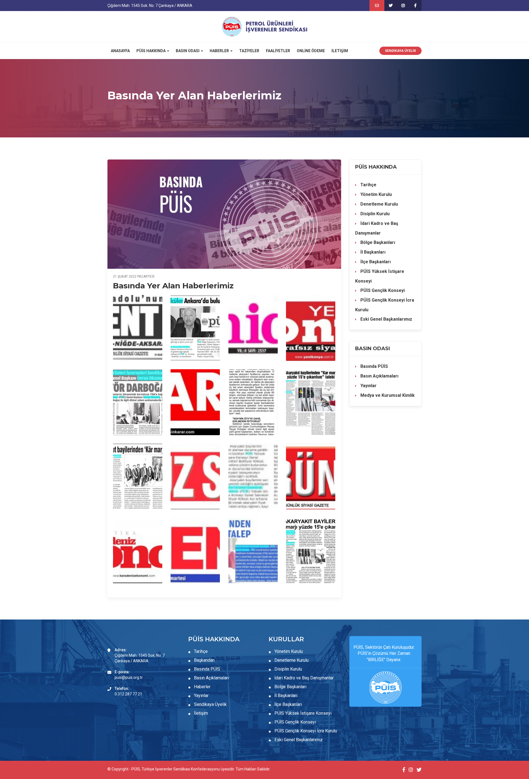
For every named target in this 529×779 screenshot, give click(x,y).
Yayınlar (368, 385)
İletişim (339, 51)
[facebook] (415, 5)
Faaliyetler (278, 51)
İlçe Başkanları (375, 261)
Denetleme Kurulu (378, 204)
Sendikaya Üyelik (400, 51)
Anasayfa (120, 51)
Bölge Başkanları (377, 242)
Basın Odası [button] (188, 51)
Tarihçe (367, 184)
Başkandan (204, 660)
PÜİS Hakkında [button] (151, 51)
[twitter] (390, 5)
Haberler (201, 686)
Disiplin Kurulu (374, 213)
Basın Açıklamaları (378, 376)
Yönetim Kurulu (375, 194)
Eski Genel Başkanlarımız (385, 319)
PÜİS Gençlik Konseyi (382, 290)
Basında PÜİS (373, 366)
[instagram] (403, 5)
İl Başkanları (372, 252)
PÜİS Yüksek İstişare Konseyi (379, 276)
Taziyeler (249, 51)
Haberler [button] (220, 51)
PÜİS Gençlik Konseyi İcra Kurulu (384, 304)
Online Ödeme (311, 51)
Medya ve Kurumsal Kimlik (387, 395)
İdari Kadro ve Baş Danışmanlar (376, 228)
